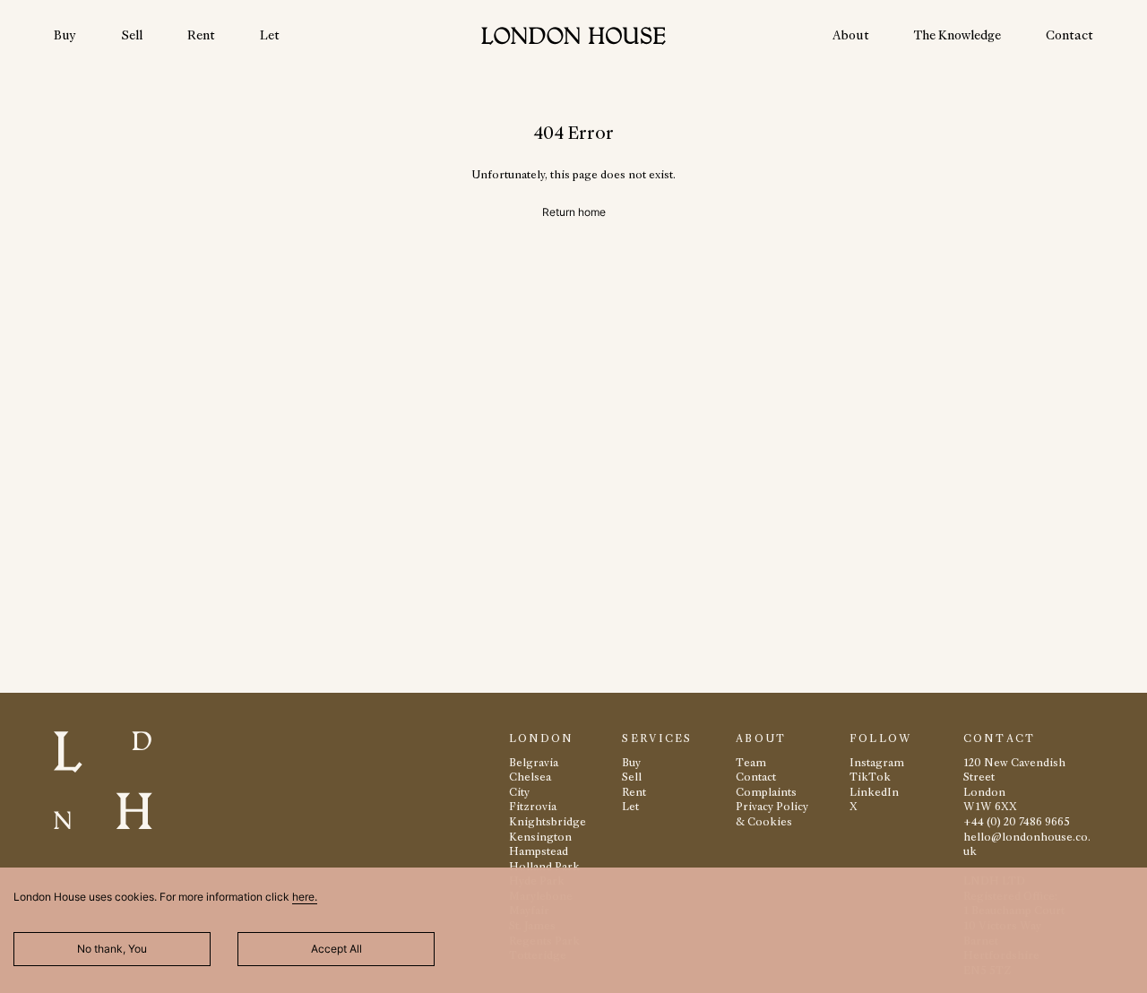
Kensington (540, 836)
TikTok (870, 776)
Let (270, 35)
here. (304, 896)
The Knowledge (957, 35)
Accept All (336, 948)
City (519, 792)
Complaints (766, 792)
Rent (201, 35)
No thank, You (112, 948)
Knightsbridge (547, 821)
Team (751, 762)
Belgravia (533, 762)
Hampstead (538, 851)
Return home (574, 212)
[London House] (573, 38)
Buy (65, 35)
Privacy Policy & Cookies (772, 813)
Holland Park (544, 866)
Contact (1069, 35)
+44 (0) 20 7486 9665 (1016, 821)
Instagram (876, 762)
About (850, 35)
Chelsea (530, 776)
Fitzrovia (532, 806)
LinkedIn (874, 792)
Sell (131, 35)
